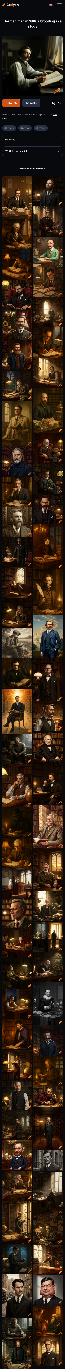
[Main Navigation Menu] (59, 5)
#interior (41, 128)
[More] (47, 103)
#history (9, 128)
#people (25, 128)
